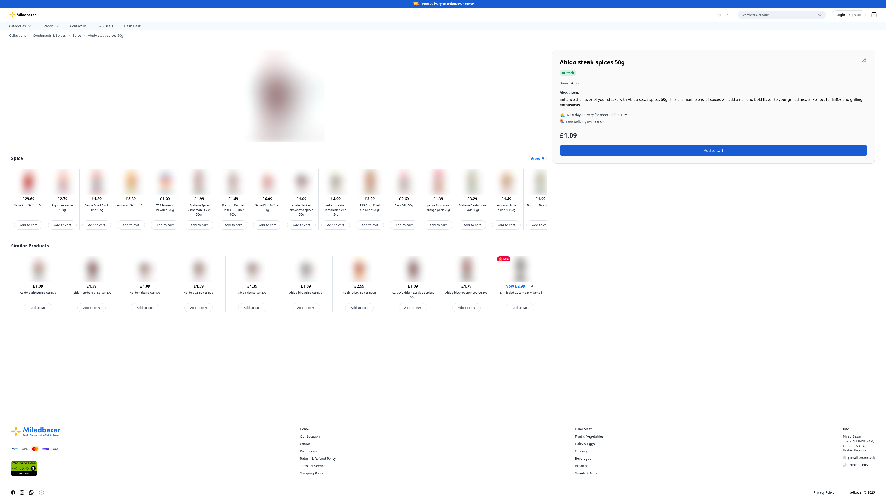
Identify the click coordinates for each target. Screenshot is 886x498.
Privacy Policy (824, 492)
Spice (77, 35)
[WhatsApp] (31, 492)
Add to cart (28, 225)
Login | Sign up (849, 14)
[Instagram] (22, 492)
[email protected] (861, 457)
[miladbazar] (22, 15)
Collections (17, 35)
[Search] (820, 14)
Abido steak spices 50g (105, 35)
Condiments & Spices (49, 35)
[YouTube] (41, 492)
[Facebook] (13, 492)
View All (538, 158)
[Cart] (874, 15)
